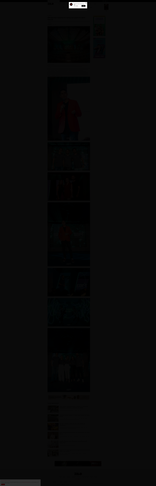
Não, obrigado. (76, 5)
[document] (78, 243)
